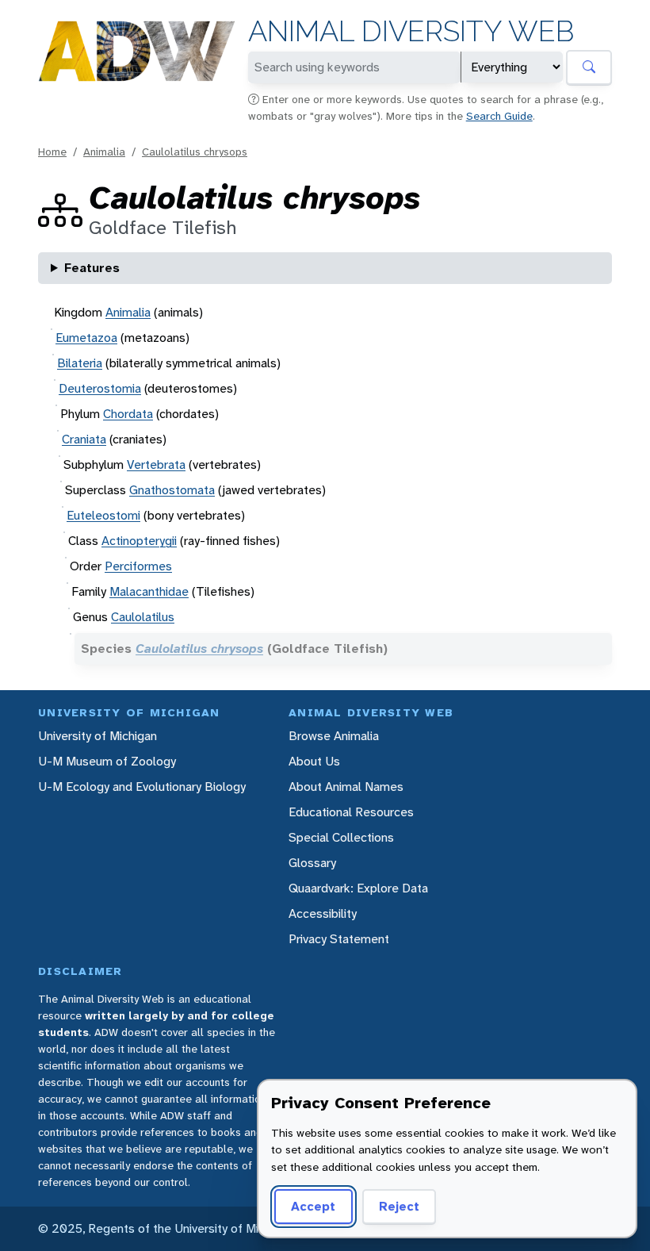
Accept (313, 1206)
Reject (399, 1206)
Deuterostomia (100, 388)
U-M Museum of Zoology (107, 761)
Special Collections (341, 837)
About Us (314, 761)
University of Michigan (97, 735)
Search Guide (499, 116)
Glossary (312, 862)
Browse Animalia (334, 735)
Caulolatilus (142, 616)
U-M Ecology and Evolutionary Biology (142, 786)
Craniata (84, 439)
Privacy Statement (339, 939)
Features (92, 267)
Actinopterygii (139, 540)
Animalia (104, 151)
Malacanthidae (149, 591)
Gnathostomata (172, 490)
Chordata (128, 413)
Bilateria (79, 363)
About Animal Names (346, 786)
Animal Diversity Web (411, 31)
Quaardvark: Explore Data (358, 888)
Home (52, 151)
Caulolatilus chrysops (194, 151)
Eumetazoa (86, 337)
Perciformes (138, 566)
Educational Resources (351, 812)
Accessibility (323, 913)
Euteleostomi (103, 515)
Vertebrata (156, 464)
